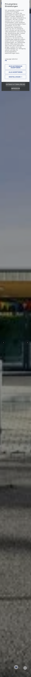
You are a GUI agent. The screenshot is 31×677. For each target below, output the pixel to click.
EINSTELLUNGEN (15, 77)
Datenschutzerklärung (15, 84)
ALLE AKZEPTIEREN (15, 72)
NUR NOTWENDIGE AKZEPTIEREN (15, 67)
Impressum (15, 88)
